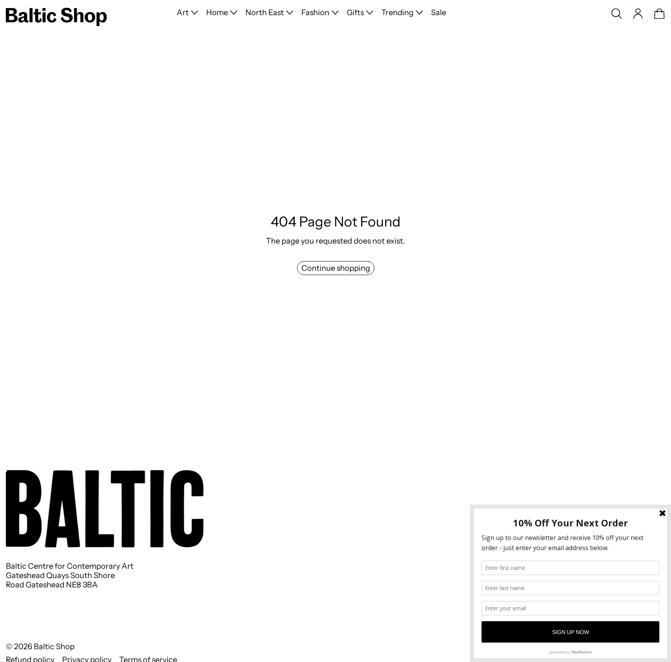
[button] (616, 13)
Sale (438, 12)
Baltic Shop (54, 646)
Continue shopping (335, 268)
